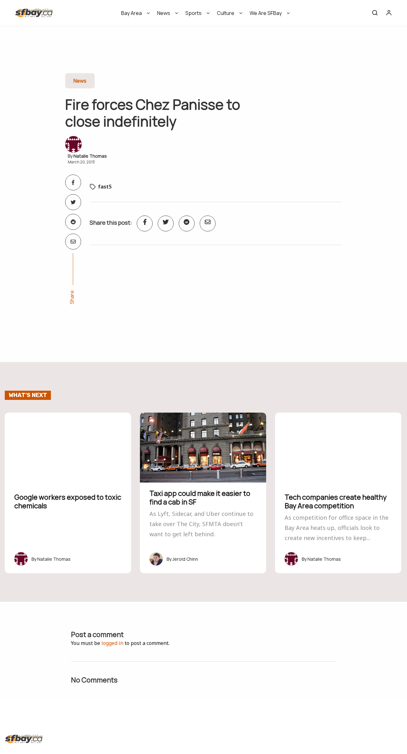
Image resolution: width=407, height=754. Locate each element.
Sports (193, 13)
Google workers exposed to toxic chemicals (67, 501)
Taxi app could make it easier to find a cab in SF (199, 497)
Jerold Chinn (185, 559)
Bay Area (131, 13)
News (163, 13)
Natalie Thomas (90, 156)
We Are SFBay (266, 13)
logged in (112, 643)
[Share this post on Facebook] (73, 182)
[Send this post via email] (73, 242)
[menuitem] (133, 15)
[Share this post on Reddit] (73, 222)
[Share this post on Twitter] (73, 202)
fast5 (105, 186)
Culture (225, 13)
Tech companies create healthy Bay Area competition (336, 501)
